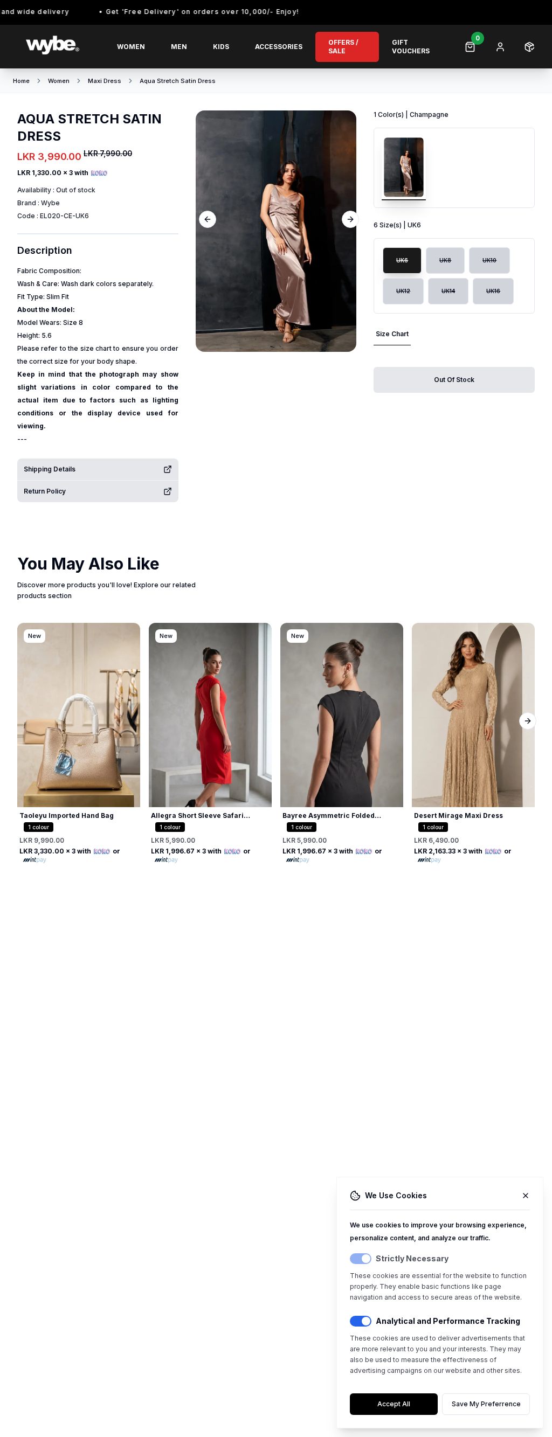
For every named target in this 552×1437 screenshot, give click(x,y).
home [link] (21, 81)
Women (131, 47)
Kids (221, 47)
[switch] (360, 1258)
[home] (58, 47)
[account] (500, 46)
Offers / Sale (343, 46)
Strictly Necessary (412, 1258)
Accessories (278, 47)
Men (179, 47)
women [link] (59, 81)
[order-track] (529, 46)
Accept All (393, 1404)
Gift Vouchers (411, 46)
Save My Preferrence (486, 1404)
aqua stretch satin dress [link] (178, 81)
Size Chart (392, 334)
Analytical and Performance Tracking (448, 1320)
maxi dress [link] (104, 81)
